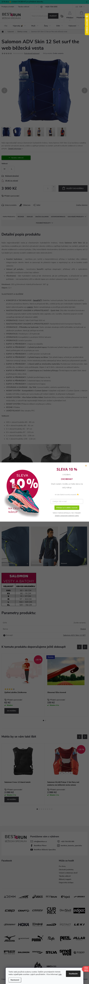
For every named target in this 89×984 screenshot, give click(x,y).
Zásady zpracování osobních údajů (67, 515)
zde (60, 974)
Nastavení (15, 980)
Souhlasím (73, 973)
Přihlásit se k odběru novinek (66, 508)
